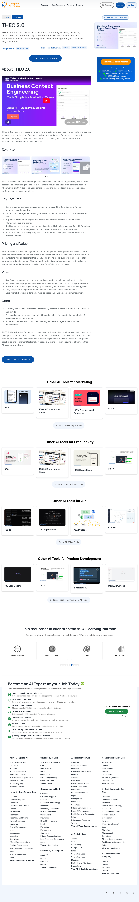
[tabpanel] (17, 651)
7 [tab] (73, 665)
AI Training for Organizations (21, 777)
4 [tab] (67, 665)
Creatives (13, 796)
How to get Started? (18, 762)
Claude (43, 858)
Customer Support (17, 800)
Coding (43, 765)
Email (73, 851)
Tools (69, 5)
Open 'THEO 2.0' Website (45, 58)
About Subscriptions (18, 771)
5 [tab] (69, 665)
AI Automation (108, 762)
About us (13, 768)
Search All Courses (18, 774)
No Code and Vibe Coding (81, 863)
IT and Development (18, 827)
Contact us (14, 765)
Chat (73, 842)
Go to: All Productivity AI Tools (69, 484)
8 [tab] (76, 665)
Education (14, 803)
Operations (14, 839)
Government (15, 812)
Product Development (79, 47)
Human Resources (17, 821)
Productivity (20, 48)
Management (15, 833)
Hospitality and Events (19, 818)
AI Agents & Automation (50, 762)
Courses (44, 5)
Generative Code (78, 854)
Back (7, 17)
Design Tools (76, 848)
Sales (12, 851)
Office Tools (45, 774)
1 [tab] (60, 665)
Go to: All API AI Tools (69, 542)
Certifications (57, 5)
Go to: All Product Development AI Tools (68, 600)
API (27, 48)
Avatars (74, 839)
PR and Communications (20, 842)
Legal (12, 830)
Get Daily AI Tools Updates (115, 62)
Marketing (66, 47)
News (78, 5)
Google (43, 864)
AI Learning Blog (16, 783)
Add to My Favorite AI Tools (117, 17)
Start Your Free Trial (117, 711)
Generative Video (47, 780)
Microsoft (44, 861)
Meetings (75, 860)
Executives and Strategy (19, 806)
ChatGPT (44, 855)
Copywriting (76, 845)
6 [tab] (71, 665)
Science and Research (19, 854)
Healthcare (14, 815)
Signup (120, 5)
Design (43, 771)
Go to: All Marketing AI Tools (68, 425)
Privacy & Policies (17, 787)
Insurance (14, 824)
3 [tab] (65, 665)
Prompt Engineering (48, 777)
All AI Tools (17, 17)
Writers (12, 857)
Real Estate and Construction (21, 848)
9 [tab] (78, 665)
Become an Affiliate (18, 780)
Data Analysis (46, 768)
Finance (13, 809)
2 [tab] (63, 665)
